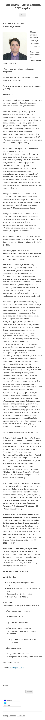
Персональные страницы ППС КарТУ (22, 6)
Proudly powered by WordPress (14, 716)
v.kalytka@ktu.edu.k (16, 668)
